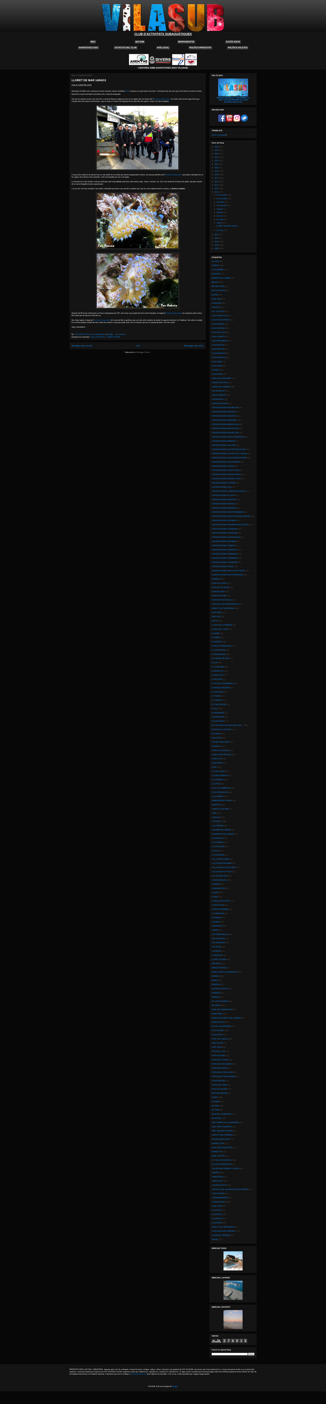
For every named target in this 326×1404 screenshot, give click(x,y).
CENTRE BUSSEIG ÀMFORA (224, 412)
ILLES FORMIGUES (220, 792)
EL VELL (215, 709)
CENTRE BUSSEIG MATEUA (223, 504)
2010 (216, 242)
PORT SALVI (217, 1047)
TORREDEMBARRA (220, 1198)
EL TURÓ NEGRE (219, 704)
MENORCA (216, 984)
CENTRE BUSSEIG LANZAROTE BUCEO (229, 491)
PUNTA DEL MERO (220, 1068)
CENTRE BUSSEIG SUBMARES (225, 554)
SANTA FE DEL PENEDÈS (222, 1135)
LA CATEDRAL (218, 842)
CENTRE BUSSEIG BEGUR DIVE (225, 428)
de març (220, 230)
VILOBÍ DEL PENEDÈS (221, 1235)
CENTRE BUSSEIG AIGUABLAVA (225, 407)
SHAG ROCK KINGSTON (222, 1148)
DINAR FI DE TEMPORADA (223, 608)
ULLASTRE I (217, 1210)
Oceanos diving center (161, 99)
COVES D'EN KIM (219, 596)
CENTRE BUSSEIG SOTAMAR (224, 541)
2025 (216, 150)
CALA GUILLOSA (219, 332)
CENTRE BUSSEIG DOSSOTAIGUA (226, 474)
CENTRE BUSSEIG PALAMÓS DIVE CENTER (230, 525)
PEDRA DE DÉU (218, 1022)
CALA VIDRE (217, 362)
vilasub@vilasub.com (138, 1374)
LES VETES (217, 947)
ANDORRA (216, 274)
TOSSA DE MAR (218, 1202)
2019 (216, 171)
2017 (216, 178)
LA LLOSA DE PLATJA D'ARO (224, 867)
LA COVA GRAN (218, 846)
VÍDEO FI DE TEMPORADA (223, 1227)
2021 (216, 164)
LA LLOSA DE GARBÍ (220, 859)
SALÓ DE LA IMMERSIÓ (222, 1114)
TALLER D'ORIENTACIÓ (222, 1164)
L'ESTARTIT (217, 821)
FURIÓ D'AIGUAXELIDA (222, 755)
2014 (216, 188)
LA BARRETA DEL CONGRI (223, 834)
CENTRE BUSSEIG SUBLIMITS (225, 550)
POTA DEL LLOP (219, 1051)
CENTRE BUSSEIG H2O (222, 487)
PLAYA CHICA (217, 1035)
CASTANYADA (218, 399)
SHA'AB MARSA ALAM (221, 1139)
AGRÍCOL (216, 265)
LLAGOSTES (217, 955)
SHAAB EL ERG (218, 1143)
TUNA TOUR (217, 1206)
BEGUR (215, 282)
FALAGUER (217, 738)
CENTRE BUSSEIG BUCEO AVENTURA (228, 437)
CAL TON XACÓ (218, 311)
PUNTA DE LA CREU (220, 1060)
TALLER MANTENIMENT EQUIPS (226, 1168)
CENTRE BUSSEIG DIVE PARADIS (226, 462)
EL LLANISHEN (218, 667)
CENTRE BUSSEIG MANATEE (224, 500)
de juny (220, 216)
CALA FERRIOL (218, 324)
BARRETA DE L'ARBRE (221, 278)
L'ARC (214, 813)
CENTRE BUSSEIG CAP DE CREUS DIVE (229, 449)
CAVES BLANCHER (220, 403)
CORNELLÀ (217, 579)
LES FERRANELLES (220, 934)
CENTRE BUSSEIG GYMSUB (224, 483)
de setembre (222, 205)
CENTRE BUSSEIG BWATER (223, 441)
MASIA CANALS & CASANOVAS (225, 972)
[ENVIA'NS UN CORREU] (244, 121)
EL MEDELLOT (218, 671)
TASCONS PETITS (219, 1185)
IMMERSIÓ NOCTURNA (222, 800)
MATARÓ (216, 976)
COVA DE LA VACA (219, 583)
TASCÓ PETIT (218, 1181)
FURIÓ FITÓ (217, 759)
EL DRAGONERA (219, 654)
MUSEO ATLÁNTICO (220, 989)
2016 (216, 181)
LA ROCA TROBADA (220, 909)
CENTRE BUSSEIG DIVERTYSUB (225, 470)
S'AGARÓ (216, 1102)
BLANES (215, 295)
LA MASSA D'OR (219, 888)
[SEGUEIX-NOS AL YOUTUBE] (229, 121)
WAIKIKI (215, 1239)
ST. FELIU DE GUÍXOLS (222, 1160)
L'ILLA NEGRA (218, 826)
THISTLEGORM (218, 1193)
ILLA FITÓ (216, 784)
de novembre (222, 198)
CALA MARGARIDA (220, 341)
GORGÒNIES (217, 763)
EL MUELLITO (218, 675)
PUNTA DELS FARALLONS (223, 1072)
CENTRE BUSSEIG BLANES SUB (225, 433)
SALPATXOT (217, 1118)
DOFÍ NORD (217, 612)
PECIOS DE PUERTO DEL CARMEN (227, 1018)
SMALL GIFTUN (218, 1156)
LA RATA (215, 892)
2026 (216, 147)
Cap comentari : (120, 334)
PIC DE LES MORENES (221, 1026)
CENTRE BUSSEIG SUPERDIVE (225, 558)
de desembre (222, 195)
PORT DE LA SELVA (220, 1039)
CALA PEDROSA (219, 353)
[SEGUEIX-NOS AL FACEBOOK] (222, 121)
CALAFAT (216, 370)
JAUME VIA (216, 805)
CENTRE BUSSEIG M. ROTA (223, 495)
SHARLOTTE (217, 1152)
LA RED (215, 897)
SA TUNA (216, 1110)
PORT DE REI (217, 1043)
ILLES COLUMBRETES (221, 788)
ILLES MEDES (218, 796)
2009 (216, 245)
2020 (216, 168)
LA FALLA (216, 851)
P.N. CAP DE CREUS (220, 1001)
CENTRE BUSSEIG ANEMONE (224, 420)
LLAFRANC (216, 951)
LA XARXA (216, 922)
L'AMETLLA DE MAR (220, 809)
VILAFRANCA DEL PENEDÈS (224, 1231)
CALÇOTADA (217, 374)
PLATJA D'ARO (218, 1030)
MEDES (215, 980)
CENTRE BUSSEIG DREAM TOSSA (226, 479)
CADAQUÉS (217, 303)
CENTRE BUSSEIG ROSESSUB (225, 533)
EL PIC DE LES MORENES (223, 683)
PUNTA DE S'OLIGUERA (222, 1064)
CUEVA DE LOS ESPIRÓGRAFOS (226, 604)
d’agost (220, 209)
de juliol (220, 212)
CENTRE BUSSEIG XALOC (223, 566)
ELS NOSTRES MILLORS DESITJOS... (228, 725)
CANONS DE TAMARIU (221, 387)
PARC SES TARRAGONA (222, 1009)
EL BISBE (216, 633)
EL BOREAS (217, 642)
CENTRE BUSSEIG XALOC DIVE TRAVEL (229, 571)
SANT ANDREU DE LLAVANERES (225, 1122)
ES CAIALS (216, 734)
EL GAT (215, 663)
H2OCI (215, 767)
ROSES (215, 1097)
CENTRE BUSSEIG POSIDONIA (225, 529)
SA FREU (216, 1106)
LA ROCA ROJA (218, 905)
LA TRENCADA (218, 913)
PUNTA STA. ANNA (219, 1085)
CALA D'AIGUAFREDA (221, 320)
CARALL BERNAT (219, 395)
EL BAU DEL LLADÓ (220, 629)
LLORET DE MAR (113, 337)
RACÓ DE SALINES (220, 1089)
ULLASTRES (217, 1223)
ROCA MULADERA (219, 1093)
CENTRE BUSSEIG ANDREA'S (224, 416)
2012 (216, 235)
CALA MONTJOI (218, 349)
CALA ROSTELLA (219, 357)
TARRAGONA (217, 1177)
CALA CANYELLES (98, 337)
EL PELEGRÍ (217, 679)
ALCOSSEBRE (218, 270)
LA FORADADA (218, 855)
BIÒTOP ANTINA (219, 290)
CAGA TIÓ (216, 307)
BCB (127, 91)
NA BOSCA (216, 993)
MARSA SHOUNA (219, 968)
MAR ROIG (216, 963)
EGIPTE (215, 621)
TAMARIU (216, 1173)
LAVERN (215, 930)
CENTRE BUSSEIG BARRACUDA (225, 424)
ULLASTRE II (217, 1214)
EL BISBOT (216, 637)
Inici (138, 346)
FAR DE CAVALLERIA (220, 742)
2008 (216, 248)
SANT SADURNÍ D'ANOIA (222, 1131)
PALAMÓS (216, 1005)
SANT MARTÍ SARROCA (222, 1127)
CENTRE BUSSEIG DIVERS (223, 466)
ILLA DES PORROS (220, 775)
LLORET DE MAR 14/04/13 (89, 80)
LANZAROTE (217, 926)
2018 (216, 174)
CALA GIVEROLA (219, 328)
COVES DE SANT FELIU (222, 600)
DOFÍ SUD (216, 617)
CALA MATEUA (218, 345)
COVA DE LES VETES (221, 587)
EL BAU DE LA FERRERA (222, 625)
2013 (216, 192)
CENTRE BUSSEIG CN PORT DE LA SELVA (229, 453)
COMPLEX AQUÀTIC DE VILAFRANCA (227, 575)
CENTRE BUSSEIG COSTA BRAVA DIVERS (229, 458)
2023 (216, 157)
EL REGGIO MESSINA (221, 688)
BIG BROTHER (218, 286)
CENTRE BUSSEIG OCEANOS (224, 520)
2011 (216, 238)
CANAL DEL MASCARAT (222, 378)
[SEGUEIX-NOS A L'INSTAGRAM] (237, 121)
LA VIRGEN (216, 918)
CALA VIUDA (217, 366)
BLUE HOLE (217, 299)
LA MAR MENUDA (219, 880)
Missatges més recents (82, 346)
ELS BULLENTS (218, 721)
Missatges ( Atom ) (143, 352)
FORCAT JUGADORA (221, 750)
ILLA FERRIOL (218, 780)
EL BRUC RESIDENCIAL (222, 646)
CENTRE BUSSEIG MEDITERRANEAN (227, 512)
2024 (216, 154)
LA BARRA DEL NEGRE (221, 830)
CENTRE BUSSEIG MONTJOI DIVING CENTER (231, 516)
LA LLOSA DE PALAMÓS (222, 863)
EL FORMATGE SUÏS (220, 658)
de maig (220, 219)
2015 (216, 185)
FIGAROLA (216, 746)
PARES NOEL (217, 1014)
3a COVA (215, 261)
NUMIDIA (216, 997)
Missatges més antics (193, 346)
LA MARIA (216, 884)
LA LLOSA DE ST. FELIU (222, 872)
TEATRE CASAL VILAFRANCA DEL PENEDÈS (230, 1189)
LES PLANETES (218, 938)
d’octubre (221, 202)
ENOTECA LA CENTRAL (222, 729)
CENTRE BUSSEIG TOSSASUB (225, 562)
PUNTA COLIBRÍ (219, 1055)
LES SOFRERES (219, 943)
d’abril (219, 223)
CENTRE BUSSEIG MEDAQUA (224, 508)
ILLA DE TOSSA (218, 771)
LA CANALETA (218, 838)
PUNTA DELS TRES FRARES (224, 1076)
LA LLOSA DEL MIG (220, 876)
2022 (216, 161)
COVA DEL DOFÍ (219, 592)
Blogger (175, 1386)
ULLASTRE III (217, 1219)
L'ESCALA (216, 817)
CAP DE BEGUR (218, 391)
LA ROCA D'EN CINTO (221, 901)
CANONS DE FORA (220, 382)
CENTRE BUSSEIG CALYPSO (224, 445)
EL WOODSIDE (218, 713)
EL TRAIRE (216, 696)
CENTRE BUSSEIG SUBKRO (224, 546)
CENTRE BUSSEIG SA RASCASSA (226, 537)
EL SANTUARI (218, 692)
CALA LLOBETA (218, 336)
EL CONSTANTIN (219, 650)
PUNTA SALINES (219, 1081)
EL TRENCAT (217, 700)
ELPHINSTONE (218, 717)
